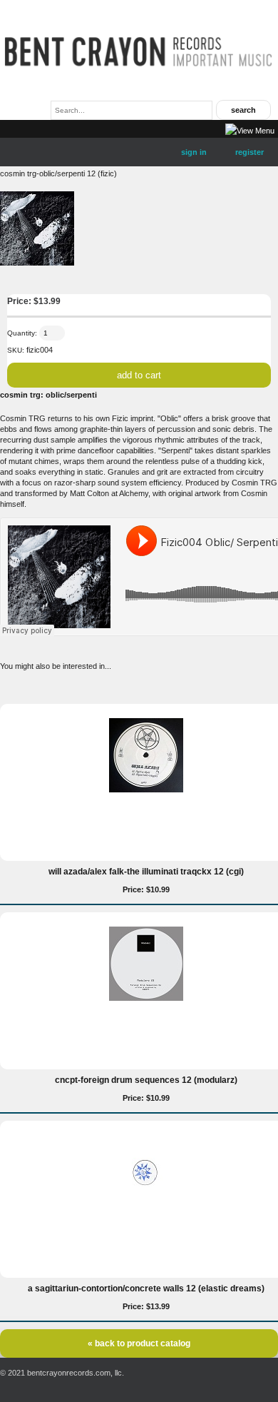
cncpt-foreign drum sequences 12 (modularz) (146, 1080)
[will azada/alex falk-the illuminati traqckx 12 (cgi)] (146, 789)
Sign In (194, 152)
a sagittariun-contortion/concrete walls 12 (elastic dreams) (146, 1288)
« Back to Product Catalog (139, 1343)
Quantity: (22, 333)
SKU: (15, 350)
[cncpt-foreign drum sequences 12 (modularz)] (146, 998)
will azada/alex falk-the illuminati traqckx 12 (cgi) (146, 872)
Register (249, 152)
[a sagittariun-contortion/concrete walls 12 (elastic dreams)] (146, 1206)
